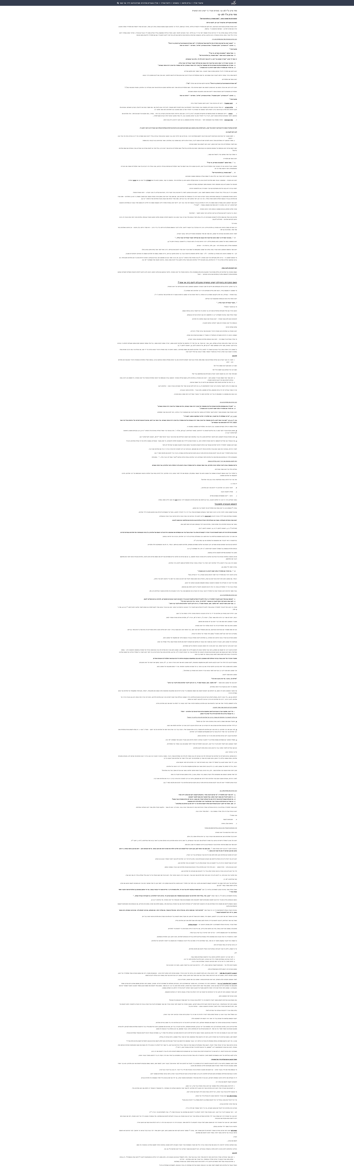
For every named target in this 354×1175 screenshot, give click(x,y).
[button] (118, 3)
